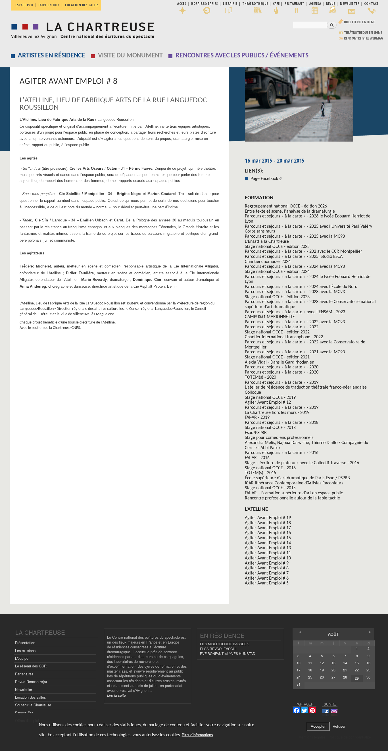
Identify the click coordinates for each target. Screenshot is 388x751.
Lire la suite (116, 695)
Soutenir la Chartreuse (33, 705)
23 (368, 670)
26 (322, 677)
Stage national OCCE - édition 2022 (277, 332)
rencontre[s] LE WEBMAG (363, 38)
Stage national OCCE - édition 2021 (277, 357)
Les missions (25, 650)
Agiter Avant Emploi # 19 (268, 518)
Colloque (253, 392)
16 (368, 662)
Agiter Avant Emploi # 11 (268, 553)
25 (310, 677)
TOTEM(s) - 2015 (260, 473)
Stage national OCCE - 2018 (270, 428)
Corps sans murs (260, 231)
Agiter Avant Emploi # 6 (267, 578)
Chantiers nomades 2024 (268, 262)
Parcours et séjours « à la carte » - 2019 (281, 382)
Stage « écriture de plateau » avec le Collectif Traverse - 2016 (302, 463)
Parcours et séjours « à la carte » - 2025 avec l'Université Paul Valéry (308, 226)
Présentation (25, 642)
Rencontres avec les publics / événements (242, 55)
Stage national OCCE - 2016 (270, 468)
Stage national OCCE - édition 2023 (277, 297)
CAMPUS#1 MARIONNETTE (270, 317)
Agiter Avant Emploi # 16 (268, 533)
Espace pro (24, 5)
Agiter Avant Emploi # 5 (267, 583)
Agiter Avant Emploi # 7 (267, 573)
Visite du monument (130, 55)
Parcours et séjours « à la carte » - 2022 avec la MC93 (295, 322)
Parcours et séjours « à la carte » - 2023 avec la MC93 (295, 292)
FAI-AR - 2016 (257, 458)
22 (357, 670)
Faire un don (49, 5)
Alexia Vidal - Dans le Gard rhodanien (279, 362)
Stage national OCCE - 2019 (270, 397)
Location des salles (82, 5)
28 (345, 677)
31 (299, 684)
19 (322, 670)
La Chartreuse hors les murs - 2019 (277, 412)
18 (310, 670)
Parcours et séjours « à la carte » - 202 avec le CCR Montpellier (303, 251)
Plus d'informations (197, 735)
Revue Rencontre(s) (31, 681)
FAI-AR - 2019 (257, 417)
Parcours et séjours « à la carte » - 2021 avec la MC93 (295, 352)
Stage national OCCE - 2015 (270, 488)
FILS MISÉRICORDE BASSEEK (224, 643)
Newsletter (23, 689)
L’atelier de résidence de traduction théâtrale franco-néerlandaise (306, 387)
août (333, 634)
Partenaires (24, 674)
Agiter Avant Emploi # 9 (267, 563)
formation (259, 198)
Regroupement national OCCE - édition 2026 (286, 206)
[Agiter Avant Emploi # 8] (312, 106)
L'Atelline (256, 509)
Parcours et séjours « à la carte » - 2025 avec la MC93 (295, 236)
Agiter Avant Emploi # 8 (267, 568)
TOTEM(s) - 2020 (260, 377)
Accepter (318, 726)
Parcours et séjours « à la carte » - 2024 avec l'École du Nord (301, 287)
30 (368, 677)
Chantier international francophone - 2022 (284, 337)
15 (357, 662)
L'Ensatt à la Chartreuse (267, 241)
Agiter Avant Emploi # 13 (268, 548)
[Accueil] (81, 29)
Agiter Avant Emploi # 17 (268, 528)
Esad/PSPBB (256, 433)
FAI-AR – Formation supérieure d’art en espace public (294, 493)
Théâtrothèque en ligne (363, 32)
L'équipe (21, 658)
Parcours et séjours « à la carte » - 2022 (281, 327)
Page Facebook (264, 179)
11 (310, 662)
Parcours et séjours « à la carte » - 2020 (281, 367)
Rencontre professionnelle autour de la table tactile (292, 498)
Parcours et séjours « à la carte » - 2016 (281, 453)
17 (299, 670)
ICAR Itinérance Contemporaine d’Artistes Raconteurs (294, 483)
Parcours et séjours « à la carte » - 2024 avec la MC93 (295, 266)
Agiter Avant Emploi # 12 (268, 402)
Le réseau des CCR (31, 666)
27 (333, 677)
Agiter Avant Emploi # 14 (268, 543)
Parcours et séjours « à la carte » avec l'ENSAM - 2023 (295, 312)
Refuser (339, 726)
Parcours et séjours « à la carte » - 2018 (281, 422)
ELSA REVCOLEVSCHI (218, 648)
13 (333, 662)
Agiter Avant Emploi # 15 (268, 538)
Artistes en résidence (51, 55)
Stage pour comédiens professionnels (279, 437)
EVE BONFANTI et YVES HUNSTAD (227, 653)
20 (333, 670)
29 (357, 678)
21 (345, 670)
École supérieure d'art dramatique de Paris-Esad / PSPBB (297, 478)
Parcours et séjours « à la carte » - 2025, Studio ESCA (294, 256)
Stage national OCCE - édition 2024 (277, 271)
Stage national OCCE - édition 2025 (277, 246)
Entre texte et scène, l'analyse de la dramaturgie (290, 211)
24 (299, 677)
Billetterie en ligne (359, 22)
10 (299, 662)
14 (345, 662)
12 (322, 662)
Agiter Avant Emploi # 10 (268, 558)
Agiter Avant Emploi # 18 (268, 523)
